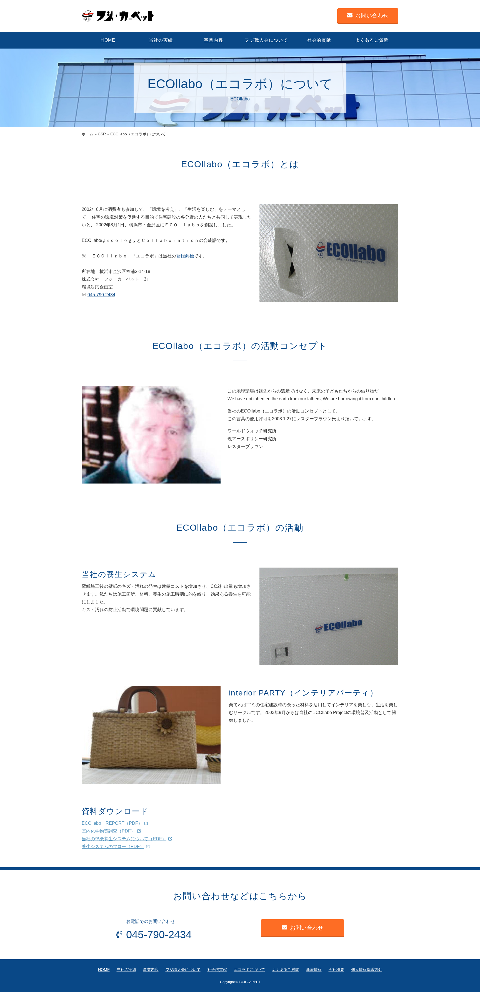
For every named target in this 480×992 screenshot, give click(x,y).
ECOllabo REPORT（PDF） (112, 823)
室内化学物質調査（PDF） (108, 831)
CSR (102, 134)
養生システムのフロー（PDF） (113, 846)
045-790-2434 (101, 294)
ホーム (87, 134)
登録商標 (185, 256)
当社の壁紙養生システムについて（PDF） (124, 838)
